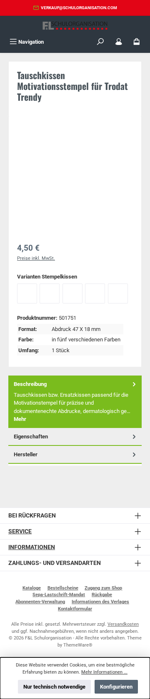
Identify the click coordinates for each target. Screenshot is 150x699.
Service (20, 531)
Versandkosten (123, 624)
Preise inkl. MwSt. (36, 258)
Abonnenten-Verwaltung (40, 601)
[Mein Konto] (119, 42)
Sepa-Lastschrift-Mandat (58, 594)
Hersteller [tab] (26, 454)
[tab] (75, 402)
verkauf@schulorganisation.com (79, 7)
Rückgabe (102, 594)
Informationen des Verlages (100, 601)
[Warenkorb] (137, 42)
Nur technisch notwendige (54, 687)
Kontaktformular (75, 609)
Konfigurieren (116, 687)
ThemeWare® (77, 645)
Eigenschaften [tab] (31, 436)
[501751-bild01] (75, 171)
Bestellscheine (63, 588)
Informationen (31, 547)
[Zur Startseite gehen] (75, 25)
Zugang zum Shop (103, 588)
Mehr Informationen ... (104, 672)
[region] (75, 180)
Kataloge (31, 588)
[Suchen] (100, 42)
